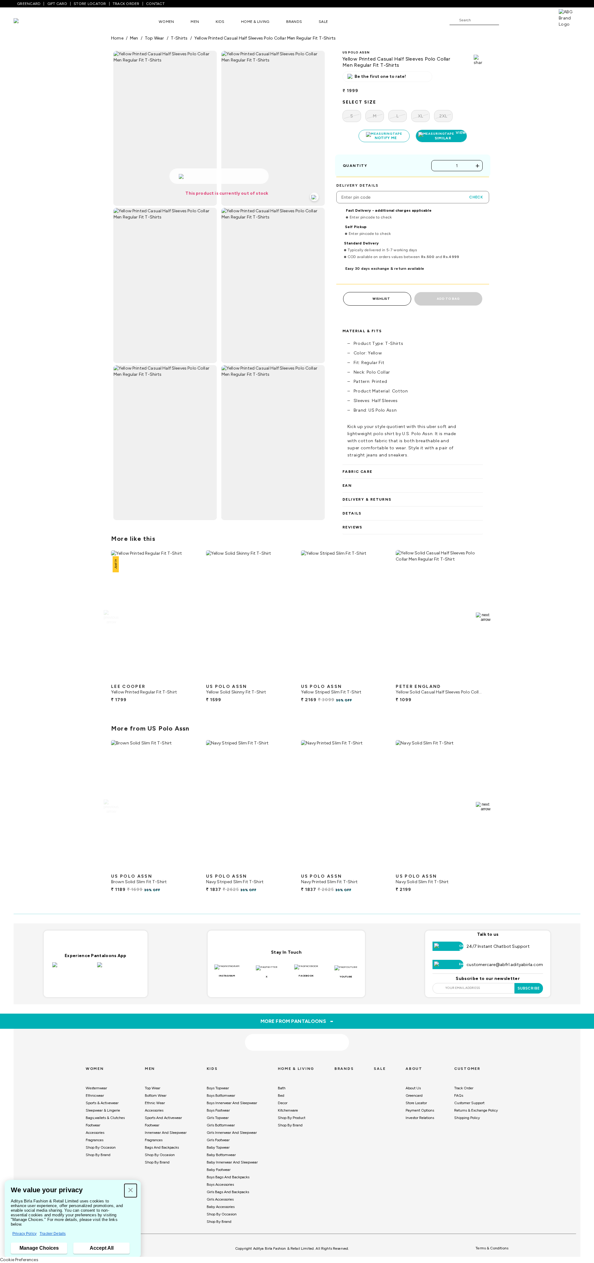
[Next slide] (483, 617)
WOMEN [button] (166, 21)
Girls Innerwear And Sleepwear (232, 1132)
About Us (413, 1088)
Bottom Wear (155, 1095)
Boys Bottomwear (221, 1095)
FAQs (458, 1095)
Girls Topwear (218, 1118)
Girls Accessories (220, 1199)
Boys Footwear (218, 1110)
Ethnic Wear (155, 1103)
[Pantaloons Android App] (118, 968)
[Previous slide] (111, 617)
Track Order (463, 1088)
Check (476, 197)
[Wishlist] (506, 20)
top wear (154, 38)
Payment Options (420, 1110)
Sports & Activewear (102, 1103)
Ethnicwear (95, 1095)
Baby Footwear (218, 1170)
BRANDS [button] (294, 21)
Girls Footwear (218, 1140)
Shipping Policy (467, 1118)
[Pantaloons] (25, 21)
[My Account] (524, 20)
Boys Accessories (220, 1184)
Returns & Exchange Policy (476, 1110)
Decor (282, 1103)
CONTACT (155, 4)
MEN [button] (195, 21)
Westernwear (96, 1088)
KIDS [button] (220, 21)
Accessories (95, 1132)
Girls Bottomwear (221, 1125)
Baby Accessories (221, 1207)
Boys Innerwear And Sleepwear (232, 1103)
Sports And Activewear (163, 1118)
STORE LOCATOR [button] (90, 4)
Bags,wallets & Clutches (105, 1118)
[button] (130, 1190)
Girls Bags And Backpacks (228, 1192)
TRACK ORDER (126, 4)
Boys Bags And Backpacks (228, 1177)
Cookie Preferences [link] (19, 1259)
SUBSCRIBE (529, 988)
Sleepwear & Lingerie (103, 1110)
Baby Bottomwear (221, 1155)
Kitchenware (288, 1110)
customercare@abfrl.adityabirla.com (505, 964)
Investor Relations (420, 1118)
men (134, 38)
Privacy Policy (24, 1233)
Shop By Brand (98, 1155)
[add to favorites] (188, 678)
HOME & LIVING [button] (255, 21)
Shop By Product (291, 1118)
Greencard (414, 1095)
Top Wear (152, 1088)
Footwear (93, 1125)
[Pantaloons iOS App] (73, 968)
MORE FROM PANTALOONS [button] (297, 1021)
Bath (282, 1088)
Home (117, 38)
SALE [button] (323, 21)
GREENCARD (29, 4)
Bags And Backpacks (162, 1147)
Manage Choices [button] (39, 1248)
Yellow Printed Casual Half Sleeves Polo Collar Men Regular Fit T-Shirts (265, 38)
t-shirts (179, 38)
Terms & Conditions (492, 1248)
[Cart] (541, 19)
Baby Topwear (218, 1147)
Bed (281, 1095)
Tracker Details (53, 1233)
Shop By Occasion (101, 1147)
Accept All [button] (102, 1248)
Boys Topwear (218, 1088)
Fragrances (94, 1140)
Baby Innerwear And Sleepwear (232, 1162)
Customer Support (469, 1103)
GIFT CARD (57, 4)
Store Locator (416, 1103)
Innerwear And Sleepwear (166, 1132)
